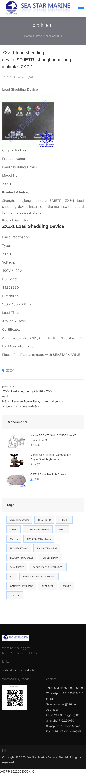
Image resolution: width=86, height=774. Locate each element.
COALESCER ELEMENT (38, 529)
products (28, 670)
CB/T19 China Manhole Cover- (48, 474)
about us (10, 670)
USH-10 (62, 529)
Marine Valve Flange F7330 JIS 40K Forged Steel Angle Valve (50, 457)
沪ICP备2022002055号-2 (17, 771)
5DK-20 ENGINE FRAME (39, 539)
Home (28, 36)
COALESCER (44, 520)
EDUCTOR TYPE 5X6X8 (21, 557)
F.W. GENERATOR (50, 557)
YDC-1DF (14, 595)
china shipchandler (19, 520)
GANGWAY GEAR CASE (21, 586)
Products (42, 36)
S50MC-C (64, 520)
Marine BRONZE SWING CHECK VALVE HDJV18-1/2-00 (53, 437)
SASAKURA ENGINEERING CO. (48, 567)
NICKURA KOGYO (19, 548)
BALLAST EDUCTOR (47, 548)
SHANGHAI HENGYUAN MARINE (39, 576)
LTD (12, 576)
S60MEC (67, 586)
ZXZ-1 (10, 370)
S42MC (13, 529)
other (55, 36)
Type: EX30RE (17, 567)
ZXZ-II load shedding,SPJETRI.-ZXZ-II (27, 391)
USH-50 (14, 539)
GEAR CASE (47, 586)
